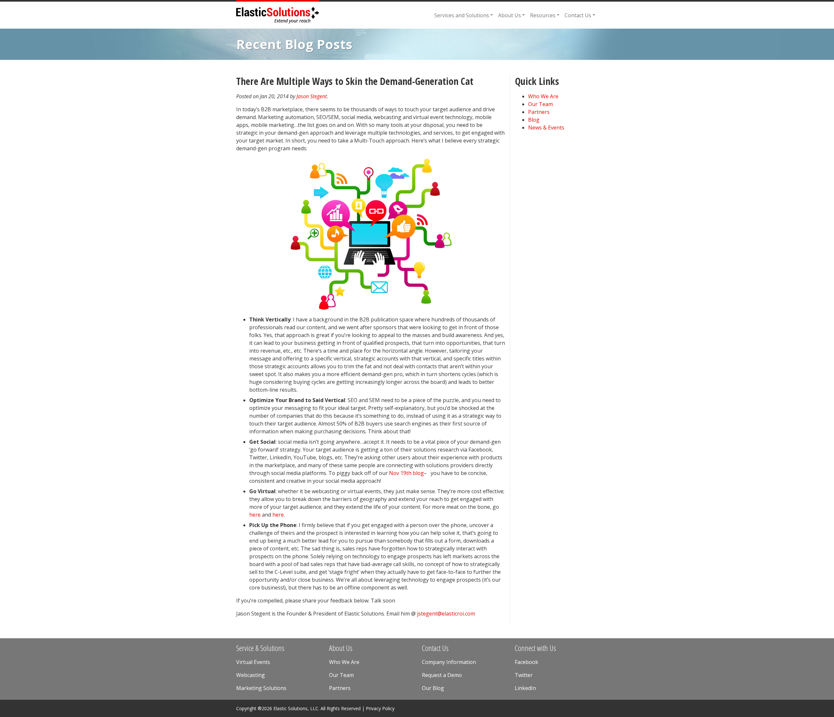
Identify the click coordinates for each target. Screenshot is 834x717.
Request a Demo (442, 675)
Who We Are (543, 96)
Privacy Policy (380, 708)
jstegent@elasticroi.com (446, 613)
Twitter (524, 675)
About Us (509, 15)
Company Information (449, 662)
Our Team (540, 104)
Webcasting (250, 675)
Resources (542, 15)
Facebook (526, 662)
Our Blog (433, 688)
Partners (539, 111)
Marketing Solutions (261, 688)
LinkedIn (525, 688)
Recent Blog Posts (294, 44)
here (255, 514)
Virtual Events (253, 662)
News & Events (546, 127)
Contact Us (578, 15)
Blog (533, 119)
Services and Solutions (461, 15)
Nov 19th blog (406, 473)
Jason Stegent (311, 96)
